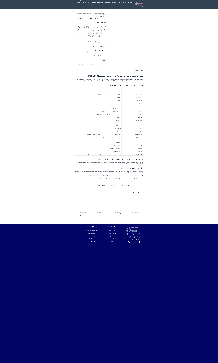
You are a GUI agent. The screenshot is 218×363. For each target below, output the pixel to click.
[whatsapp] (140, 241)
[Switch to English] (79, 2)
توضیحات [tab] (141, 70)
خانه (105, 13)
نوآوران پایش (140, 6)
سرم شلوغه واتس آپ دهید (89, 55)
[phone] (134, 241)
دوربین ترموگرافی (101, 13)
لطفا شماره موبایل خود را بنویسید (100, 50)
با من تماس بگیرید (100, 55)
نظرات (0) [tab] (136, 70)
